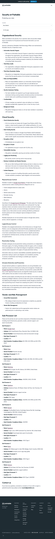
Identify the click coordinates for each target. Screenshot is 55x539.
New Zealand (35, 532)
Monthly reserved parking (25, 514)
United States (27, 532)
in (3, 535)
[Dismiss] (53, 1)
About (40, 505)
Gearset (10, 408)
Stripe (9, 349)
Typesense (10, 428)
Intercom (10, 465)
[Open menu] (51, 5)
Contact (41, 512)
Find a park (25, 506)
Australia (41, 532)
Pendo (9, 446)
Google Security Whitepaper (18, 203)
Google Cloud (11, 329)
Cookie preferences (16, 532)
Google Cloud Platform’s (8, 269)
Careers (41, 508)
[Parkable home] (6, 5)
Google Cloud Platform (19, 182)
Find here (33, 1)
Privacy (49, 505)
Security (49, 512)
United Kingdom (49, 532)
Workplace (16, 509)
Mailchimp (10, 367)
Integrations (17, 520)
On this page (6, 30)
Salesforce (10, 385)
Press (40, 510)
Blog (32, 509)
